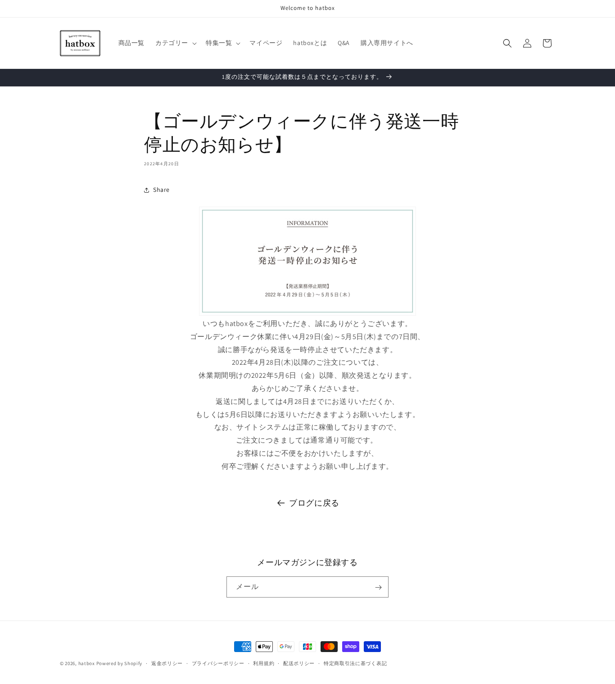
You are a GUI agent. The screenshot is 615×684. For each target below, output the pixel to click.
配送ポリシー (299, 663)
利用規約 (263, 663)
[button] (175, 42)
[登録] (378, 587)
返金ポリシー (167, 663)
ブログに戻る (314, 503)
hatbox (86, 663)
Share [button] (161, 190)
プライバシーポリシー (218, 663)
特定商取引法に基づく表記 (355, 663)
